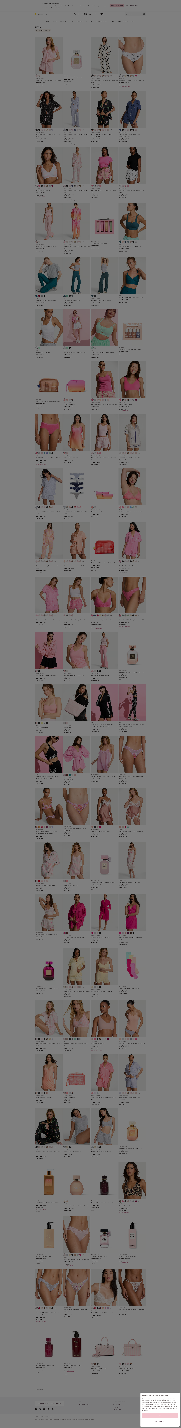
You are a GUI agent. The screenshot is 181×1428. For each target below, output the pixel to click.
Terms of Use (173, 1408)
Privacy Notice (162, 1408)
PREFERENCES (160, 1422)
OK (160, 1415)
